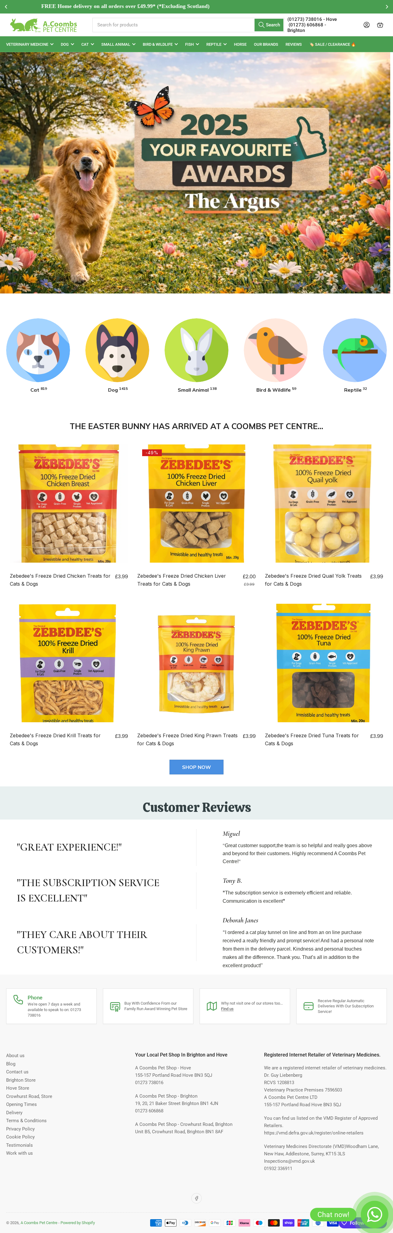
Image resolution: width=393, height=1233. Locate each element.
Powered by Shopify (77, 1222)
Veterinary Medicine (27, 44)
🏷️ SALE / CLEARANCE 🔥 (332, 44)
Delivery (14, 1112)
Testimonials (19, 1145)
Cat (85, 44)
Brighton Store (21, 1080)
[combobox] (188, 25)
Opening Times (21, 1104)
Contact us (17, 1072)
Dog (65, 44)
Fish (189, 44)
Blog (10, 1064)
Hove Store (17, 1088)
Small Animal (115, 44)
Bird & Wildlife (158, 44)
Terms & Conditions (26, 1120)
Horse (240, 44)
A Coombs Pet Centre (39, 1222)
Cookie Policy (20, 1137)
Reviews (294, 44)
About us (15, 1055)
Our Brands (266, 44)
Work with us (19, 1153)
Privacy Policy (20, 1129)
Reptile (213, 44)
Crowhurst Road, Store (29, 1096)
